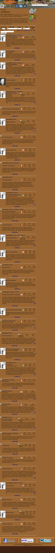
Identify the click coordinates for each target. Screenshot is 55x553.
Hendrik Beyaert (7, 225)
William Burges (6, 499)
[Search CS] (49, 5)
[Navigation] (2, 6)
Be (24, 30)
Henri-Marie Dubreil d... (27, 57)
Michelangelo (32, 325)
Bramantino (9, 364)
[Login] (12, 6)
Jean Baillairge (10, 51)
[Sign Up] (8, 6)
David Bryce (6, 445)
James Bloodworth (11, 252)
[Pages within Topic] (22, 11)
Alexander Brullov (7, 419)
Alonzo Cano (28, 100)
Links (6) (15, 189)
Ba (21, 30)
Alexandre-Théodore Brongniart (8, 380)
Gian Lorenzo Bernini (8, 211)
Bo (29, 30)
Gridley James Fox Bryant (10, 433)
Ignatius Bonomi (11, 280)
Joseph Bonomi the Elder (13, 310)
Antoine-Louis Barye (8, 165)
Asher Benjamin (7, 180)
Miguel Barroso (10, 122)
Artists (14, 35)
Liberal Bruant (6, 404)
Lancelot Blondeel (11, 238)
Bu (34, 30)
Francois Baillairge (11, 36)
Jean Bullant (9, 485)
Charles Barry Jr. (11, 150)
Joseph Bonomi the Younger (11, 294)
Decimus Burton (7, 524)
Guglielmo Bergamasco (13, 194)
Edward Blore (6, 267)
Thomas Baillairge (11, 64)
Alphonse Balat (10, 80)
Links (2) (14, 401)
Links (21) (15, 220)
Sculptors (19, 35)
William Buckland (7, 458)
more (34, 57)
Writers (11, 177)
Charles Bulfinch (7, 469)
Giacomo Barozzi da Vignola (10, 109)
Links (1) (17, 48)
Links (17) (15, 480)
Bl (26, 30)
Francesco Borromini (8, 321)
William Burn (10, 512)
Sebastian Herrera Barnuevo (11, 93)
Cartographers (21, 235)
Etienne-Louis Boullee (12, 349)
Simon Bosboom (7, 335)
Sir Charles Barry (7, 137)
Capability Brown (7, 391)
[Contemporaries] (3, 86)
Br (31, 30)
